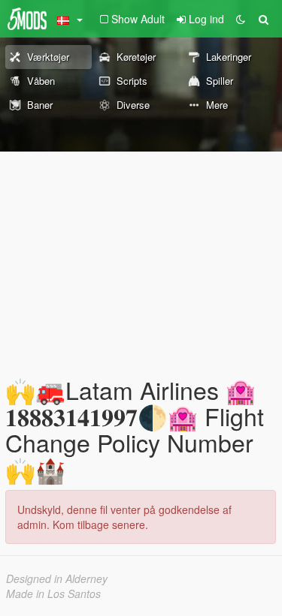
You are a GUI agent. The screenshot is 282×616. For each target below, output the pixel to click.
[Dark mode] (240, 19)
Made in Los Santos (53, 593)
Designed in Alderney (57, 578)
